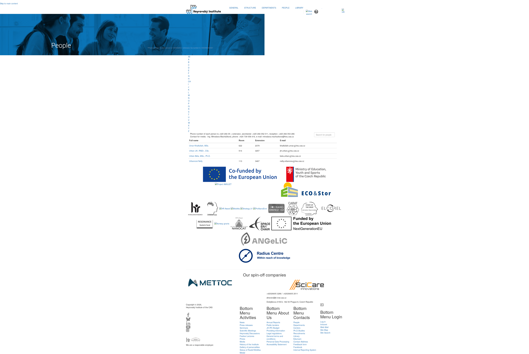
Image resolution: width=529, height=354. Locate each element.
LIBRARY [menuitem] (299, 7)
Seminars (244, 327)
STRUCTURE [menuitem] (250, 7)
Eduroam (297, 338)
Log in (323, 321)
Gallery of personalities (250, 347)
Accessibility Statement (277, 344)
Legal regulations (274, 333)
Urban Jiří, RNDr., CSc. (199, 150)
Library (296, 336)
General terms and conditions (275, 337)
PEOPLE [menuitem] (285, 7)
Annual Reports (273, 322)
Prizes (242, 338)
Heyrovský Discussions (250, 333)
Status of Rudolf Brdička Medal (250, 351)
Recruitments (299, 333)
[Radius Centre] (264, 255)
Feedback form (300, 344)
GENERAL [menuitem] (233, 7)
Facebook (297, 347)
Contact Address (300, 341)
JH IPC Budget (273, 327)
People (296, 322)
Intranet (323, 324)
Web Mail (324, 327)
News (242, 322)
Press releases (246, 325)
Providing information (276, 330)
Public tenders (273, 325)
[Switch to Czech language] (316, 11)
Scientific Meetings (248, 330)
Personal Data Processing (278, 341)
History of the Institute (249, 344)
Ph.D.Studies (299, 330)
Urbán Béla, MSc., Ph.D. (199, 156)
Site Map (324, 330)
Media (242, 341)
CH (189, 81)
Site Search (325, 332)
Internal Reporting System (304, 349)
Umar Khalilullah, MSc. (199, 145)
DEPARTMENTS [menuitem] (269, 7)
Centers (296, 327)
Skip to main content (9, 3)
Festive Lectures (247, 336)
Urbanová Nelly (196, 161)
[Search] (309, 12)
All (189, 56)
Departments (299, 325)
